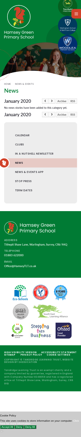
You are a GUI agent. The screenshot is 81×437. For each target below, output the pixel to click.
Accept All (7, 427)
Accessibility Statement (59, 352)
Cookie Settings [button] (58, 354)
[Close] (1, 431)
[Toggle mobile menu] (76, 14)
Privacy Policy (31, 354)
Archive (61, 101)
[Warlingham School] (67, 25)
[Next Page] (51, 101)
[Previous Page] (45, 101)
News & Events (24, 84)
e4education (28, 362)
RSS (72, 101)
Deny (19, 427)
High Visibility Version (20, 352)
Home (7, 84)
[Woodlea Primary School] (67, 44)
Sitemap (9, 354)
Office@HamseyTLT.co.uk (20, 266)
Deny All (30, 427)
